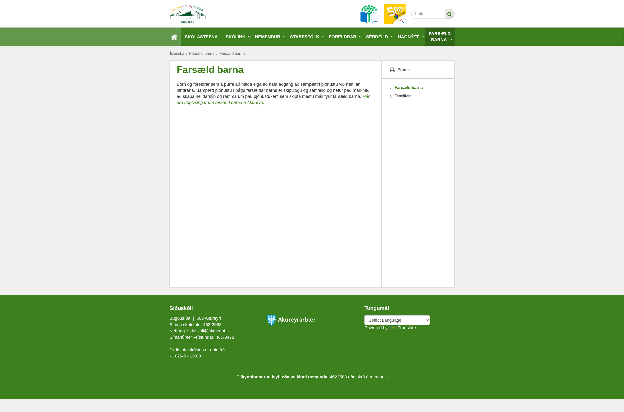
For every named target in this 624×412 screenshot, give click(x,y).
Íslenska (177, 53)
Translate (407, 327)
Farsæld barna (201, 53)
